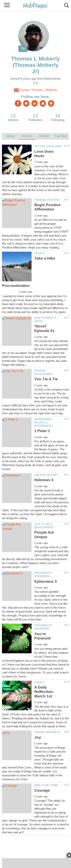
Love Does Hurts (44, 153)
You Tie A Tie (46, 379)
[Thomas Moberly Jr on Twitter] (26, 103)
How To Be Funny (46, 785)
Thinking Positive (47, 199)
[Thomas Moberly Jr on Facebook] (18, 103)
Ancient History (46, 474)
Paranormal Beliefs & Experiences (43, 422)
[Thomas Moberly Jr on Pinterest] (51, 103)
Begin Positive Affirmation (47, 207)
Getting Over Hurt (48, 146)
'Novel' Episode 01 (44, 328)
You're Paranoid (42, 636)
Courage (42, 790)
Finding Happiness (47, 732)
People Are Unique (44, 534)
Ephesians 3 (45, 581)
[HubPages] (35, 5)
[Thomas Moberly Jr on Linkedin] (34, 103)
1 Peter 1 (42, 431)
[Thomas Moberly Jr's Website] (43, 103)
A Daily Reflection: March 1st (44, 691)
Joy (37, 737)
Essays (39, 253)
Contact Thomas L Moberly (38, 90)
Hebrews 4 (43, 480)
